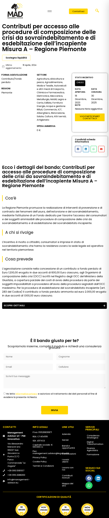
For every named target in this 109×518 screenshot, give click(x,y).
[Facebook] (89, 478)
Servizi (65, 439)
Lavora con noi (68, 468)
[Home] (15, 11)
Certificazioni (69, 453)
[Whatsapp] (89, 485)
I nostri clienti (65, 460)
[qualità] (54, 509)
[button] (97, 11)
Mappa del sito (67, 484)
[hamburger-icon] (49, 11)
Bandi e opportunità (68, 446)
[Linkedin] (98, 478)
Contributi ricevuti (67, 476)
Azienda (66, 434)
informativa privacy (26, 393)
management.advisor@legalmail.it (51, 453)
